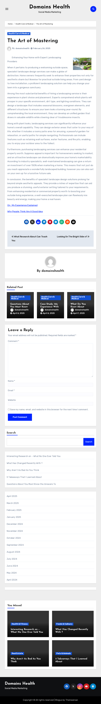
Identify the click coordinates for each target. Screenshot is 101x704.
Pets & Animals (63, 653)
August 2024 (13, 552)
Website (12, 400)
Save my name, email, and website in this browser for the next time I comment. (49, 409)
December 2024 (15, 524)
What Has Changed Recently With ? (24, 463)
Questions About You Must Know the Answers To (19, 307)
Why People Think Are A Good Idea (25, 211)
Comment (13, 341)
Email (11, 390)
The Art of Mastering (32, 41)
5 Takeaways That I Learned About (24, 477)
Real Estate (17, 653)
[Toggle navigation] (7, 9)
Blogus (58, 700)
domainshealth (22, 48)
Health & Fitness (20, 624)
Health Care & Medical (18, 33)
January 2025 (14, 517)
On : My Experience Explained (22, 205)
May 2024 (12, 573)
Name (11, 381)
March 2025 (13, 503)
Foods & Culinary (64, 624)
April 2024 (12, 580)
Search (11, 433)
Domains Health (49, 7)
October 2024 (14, 538)
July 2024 (12, 559)
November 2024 (15, 531)
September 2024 (15, 545)
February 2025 (14, 510)
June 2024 (12, 566)
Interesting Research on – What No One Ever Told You (33, 456)
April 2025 (12, 496)
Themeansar (71, 700)
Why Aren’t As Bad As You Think (23, 470)
